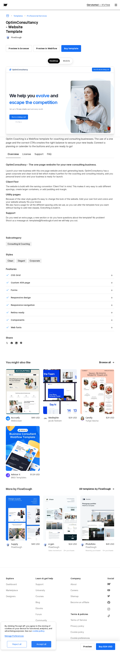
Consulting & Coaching (19, 244)
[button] (116, 5)
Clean (10, 261)
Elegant (21, 261)
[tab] (13, 154)
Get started (98, 5)
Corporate (35, 261)
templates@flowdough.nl (41, 220)
